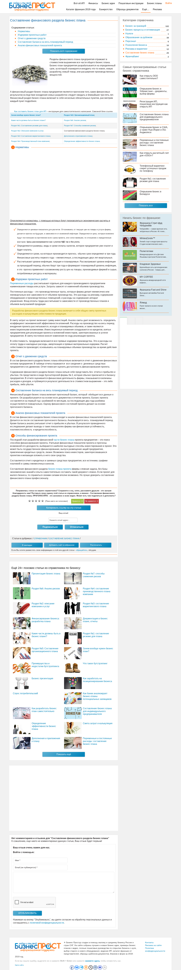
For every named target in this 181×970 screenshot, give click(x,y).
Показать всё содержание (63, 51)
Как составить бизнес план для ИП (30, 111)
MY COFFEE (146, 277)
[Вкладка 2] (131, 321)
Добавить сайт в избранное (61, 545)
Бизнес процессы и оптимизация (142, 30)
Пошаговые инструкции (130, 3)
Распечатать (96, 545)
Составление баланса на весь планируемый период (45, 42)
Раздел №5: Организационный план (79, 115)
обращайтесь (81, 550)
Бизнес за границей (135, 26)
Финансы (93, 3)
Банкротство (106, 9)
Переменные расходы (22, 283)
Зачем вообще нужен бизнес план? (26, 115)
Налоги (129, 33)
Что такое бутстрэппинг (95, 663)
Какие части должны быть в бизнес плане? (28, 120)
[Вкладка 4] (139, 321)
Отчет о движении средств (31, 38)
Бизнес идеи (108, 3)
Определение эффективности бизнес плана (82, 141)
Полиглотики (146, 251)
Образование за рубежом (138, 37)
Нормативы (23, 31)
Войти (167, 3)
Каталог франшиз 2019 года (81, 9)
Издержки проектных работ (32, 35)
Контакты (149, 942)
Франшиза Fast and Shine (153, 290)
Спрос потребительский (25, 693)
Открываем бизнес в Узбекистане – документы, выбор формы (153, 91)
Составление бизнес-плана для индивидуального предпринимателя (97, 711)
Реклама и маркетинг (136, 49)
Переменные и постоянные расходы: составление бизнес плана (97, 741)
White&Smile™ (147, 238)
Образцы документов (127, 9)
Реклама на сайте (153, 945)
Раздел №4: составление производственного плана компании (96, 591)
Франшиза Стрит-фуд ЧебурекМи (151, 224)
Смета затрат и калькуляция (97, 723)
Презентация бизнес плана (46, 573)
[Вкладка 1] (123, 321)
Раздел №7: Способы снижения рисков (80, 126)
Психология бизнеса (136, 45)
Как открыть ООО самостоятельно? (149, 77)
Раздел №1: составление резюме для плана (153, 179)
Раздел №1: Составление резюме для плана (29, 126)
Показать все (146, 205)
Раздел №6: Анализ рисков (75, 120)
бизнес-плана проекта (59, 469)
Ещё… (145, 9)
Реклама (157, 9)
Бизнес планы (154, 3)
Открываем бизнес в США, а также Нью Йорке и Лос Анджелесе (154, 130)
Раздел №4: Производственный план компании (30, 141)
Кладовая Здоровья (150, 264)
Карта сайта (19, 965)
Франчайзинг (132, 56)
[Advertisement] (63, 184)
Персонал (130, 41)
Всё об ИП (79, 3)
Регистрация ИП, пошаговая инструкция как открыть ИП (154, 104)
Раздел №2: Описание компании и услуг (27, 131)
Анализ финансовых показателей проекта (39, 45)
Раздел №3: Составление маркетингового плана (30, 136)
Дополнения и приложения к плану (78, 136)
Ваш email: (64, 513)
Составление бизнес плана (139, 52)
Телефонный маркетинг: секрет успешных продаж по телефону (153, 168)
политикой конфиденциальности (47, 923)
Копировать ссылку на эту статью (63, 508)
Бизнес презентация (42, 678)
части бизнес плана (64, 440)
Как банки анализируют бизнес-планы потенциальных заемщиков (97, 696)
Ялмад (143, 302)
